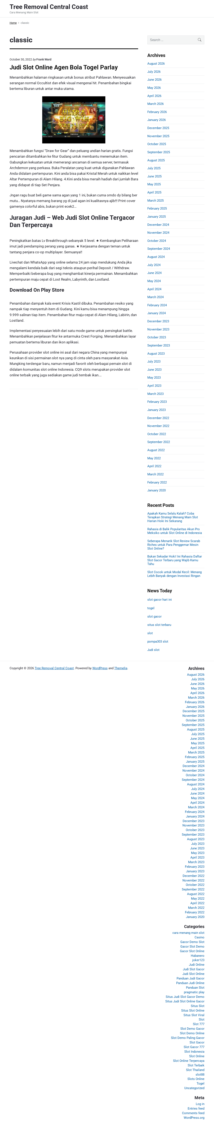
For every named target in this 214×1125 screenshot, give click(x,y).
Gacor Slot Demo (192, 946)
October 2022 (156, 434)
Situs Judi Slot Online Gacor (184, 1001)
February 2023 (157, 402)
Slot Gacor (197, 1042)
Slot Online (196, 1056)
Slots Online (195, 1079)
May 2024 (154, 281)
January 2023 (156, 410)
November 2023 (158, 329)
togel (150, 608)
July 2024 (153, 265)
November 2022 (158, 426)
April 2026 (154, 96)
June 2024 (154, 273)
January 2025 (156, 216)
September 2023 (158, 345)
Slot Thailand (195, 1070)
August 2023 (156, 353)
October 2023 (156, 337)
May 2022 (154, 458)
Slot (201, 1019)
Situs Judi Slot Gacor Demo (185, 997)
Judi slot (153, 650)
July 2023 (153, 361)
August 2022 (156, 450)
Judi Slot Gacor (193, 969)
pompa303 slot (157, 641)
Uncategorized (194, 1088)
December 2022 (158, 418)
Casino (199, 937)
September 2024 (158, 249)
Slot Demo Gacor (192, 1029)
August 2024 (156, 257)
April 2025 (154, 192)
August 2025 (156, 160)
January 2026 (156, 120)
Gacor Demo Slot (192, 942)
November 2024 (158, 233)
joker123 (198, 960)
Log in (200, 1104)
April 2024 (154, 289)
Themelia (120, 668)
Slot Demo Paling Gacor (187, 1038)
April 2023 (154, 386)
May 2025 (154, 184)
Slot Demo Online (192, 1033)
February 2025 (157, 208)
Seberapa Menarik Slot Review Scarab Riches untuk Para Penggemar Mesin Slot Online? (173, 544)
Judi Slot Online (193, 974)
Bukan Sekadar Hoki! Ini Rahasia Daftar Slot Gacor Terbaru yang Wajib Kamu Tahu (174, 560)
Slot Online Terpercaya (188, 1061)
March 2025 (155, 200)
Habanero (197, 956)
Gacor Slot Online (192, 951)
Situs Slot (197, 1006)
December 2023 (158, 321)
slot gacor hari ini (159, 599)
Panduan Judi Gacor (190, 978)
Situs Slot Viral (193, 1015)
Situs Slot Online (192, 1010)
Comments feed (193, 1113)
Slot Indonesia (194, 1051)
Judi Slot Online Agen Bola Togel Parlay (64, 67)
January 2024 (156, 313)
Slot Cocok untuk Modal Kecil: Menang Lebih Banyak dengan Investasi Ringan (174, 574)
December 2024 (158, 225)
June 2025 (154, 176)
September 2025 (158, 152)
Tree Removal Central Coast (54, 668)
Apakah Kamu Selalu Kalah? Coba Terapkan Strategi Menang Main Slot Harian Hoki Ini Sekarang (172, 517)
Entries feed (196, 1108)
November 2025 (158, 136)
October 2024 (156, 241)
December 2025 (158, 128)
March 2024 (155, 297)
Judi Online (196, 965)
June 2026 (154, 80)
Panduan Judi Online (190, 983)
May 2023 (154, 377)
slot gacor (154, 616)
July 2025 (153, 168)
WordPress (100, 668)
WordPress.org (194, 1118)
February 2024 (157, 305)
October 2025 (156, 144)
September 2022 (158, 442)
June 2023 (154, 370)
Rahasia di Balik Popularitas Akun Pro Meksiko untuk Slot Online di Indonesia (174, 531)
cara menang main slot (188, 933)
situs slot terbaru (159, 625)
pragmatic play (194, 992)
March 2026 (155, 104)
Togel (200, 1083)
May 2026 (154, 88)
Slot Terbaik (196, 1065)
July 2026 (153, 72)
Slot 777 (198, 1024)
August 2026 (156, 63)
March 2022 (155, 474)
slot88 (200, 1074)
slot (150, 633)
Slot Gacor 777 (194, 1047)
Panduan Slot (195, 987)
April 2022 (154, 466)
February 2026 (157, 112)
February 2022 (157, 482)
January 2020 (156, 490)
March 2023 (155, 394)
